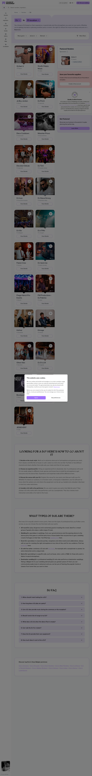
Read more (57, 387)
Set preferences (55, 397)
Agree (36, 397)
